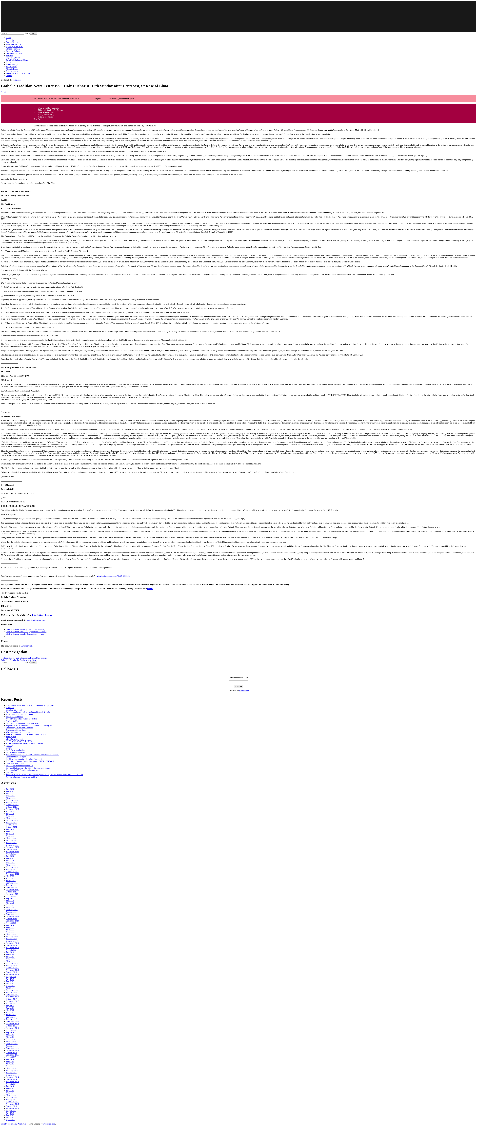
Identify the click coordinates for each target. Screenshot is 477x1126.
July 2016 (10, 1032)
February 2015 (12, 1070)
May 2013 (10, 1117)
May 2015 (10, 1064)
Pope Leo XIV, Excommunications (19, 714)
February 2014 (12, 1097)
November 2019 (12, 943)
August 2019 (11, 950)
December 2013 (12, 1102)
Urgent (8, 748)
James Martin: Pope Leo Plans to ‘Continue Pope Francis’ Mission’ (32, 754)
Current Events (12, 42)
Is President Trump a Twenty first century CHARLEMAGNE (30, 761)
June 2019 (10, 954)
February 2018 (12, 990)
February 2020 (12, 936)
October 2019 (11, 945)
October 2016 (11, 1026)
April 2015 (10, 1066)
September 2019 (12, 948)
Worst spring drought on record (18, 732)
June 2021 (10, 901)
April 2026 (10, 796)
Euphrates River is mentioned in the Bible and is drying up (29, 725)
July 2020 (10, 925)
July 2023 (10, 856)
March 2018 (11, 988)
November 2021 (12, 889)
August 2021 (11, 896)
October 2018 (11, 972)
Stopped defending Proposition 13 (19, 766)
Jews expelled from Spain (16, 730)
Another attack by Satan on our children (22, 777)
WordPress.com (49, 1124)
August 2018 (11, 977)
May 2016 (10, 1037)
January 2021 (11, 912)
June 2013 (10, 1115)
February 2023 (12, 867)
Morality (9, 55)
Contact (9, 76)
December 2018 (12, 968)
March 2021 (11, 907)
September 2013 (12, 1108)
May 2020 (10, 930)
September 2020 (12, 921)
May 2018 (10, 983)
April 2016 (10, 1039)
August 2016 (11, 1030)
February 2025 (12, 820)
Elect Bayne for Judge (15, 739)
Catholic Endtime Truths (238, 16)
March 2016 (11, 1041)
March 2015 (11, 1068)
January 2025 (11, 822)
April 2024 (10, 836)
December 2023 (12, 845)
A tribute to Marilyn (14, 721)
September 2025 (12, 809)
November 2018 (12, 970)
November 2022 (12, 874)
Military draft (11, 737)
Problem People (12, 64)
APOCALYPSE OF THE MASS (19, 741)
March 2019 (11, 961)
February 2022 (12, 883)
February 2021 (12, 910)
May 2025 (10, 814)
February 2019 (12, 963)
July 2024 (10, 829)
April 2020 (10, 932)
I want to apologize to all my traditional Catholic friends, (28, 712)
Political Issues (12, 71)
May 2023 (10, 860)
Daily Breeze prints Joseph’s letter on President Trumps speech (30, 705)
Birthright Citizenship (14, 717)
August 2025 (11, 811)
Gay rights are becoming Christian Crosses (22, 723)
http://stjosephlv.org (42, 615)
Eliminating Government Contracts (19, 728)
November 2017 (12, 997)
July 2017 (10, 1006)
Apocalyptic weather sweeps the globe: (21, 719)
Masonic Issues (12, 69)
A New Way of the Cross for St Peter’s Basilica (24, 743)
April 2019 (10, 959)
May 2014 (10, 1091)
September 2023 (12, 852)
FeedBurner (244, 691)
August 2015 (11, 1057)
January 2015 (11, 1073)
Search (27, 33)
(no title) (9, 746)
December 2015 (12, 1048)
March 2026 (11, 798)
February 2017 (12, 1017)
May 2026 (10, 793)
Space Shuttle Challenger (16, 757)
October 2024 (11, 827)
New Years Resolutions (15, 763)
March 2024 (11, 838)
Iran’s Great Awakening (15, 750)
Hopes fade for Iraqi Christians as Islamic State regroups (24, 658)
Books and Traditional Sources (18, 73)
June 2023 (10, 858)
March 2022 (11, 881)
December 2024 (12, 825)
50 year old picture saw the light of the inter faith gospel (28, 768)
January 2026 (11, 802)
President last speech (14, 710)
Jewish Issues (11, 67)
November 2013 (12, 1104)
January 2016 (11, 1046)
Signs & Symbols (13, 58)
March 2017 (11, 1015)
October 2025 (11, 807)
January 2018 (11, 992)
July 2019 (10, 952)
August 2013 (11, 1111)
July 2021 (10, 898)
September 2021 (12, 894)
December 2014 (12, 1075)
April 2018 (10, 986)
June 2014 (10, 1088)
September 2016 (12, 1028)
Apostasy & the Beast (14, 47)
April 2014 (10, 1093)
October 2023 (11, 849)
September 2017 (12, 1001)
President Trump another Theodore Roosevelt (24, 759)
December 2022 (12, 872)
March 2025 (11, 818)
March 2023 (11, 865)
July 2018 (10, 979)
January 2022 (11, 885)
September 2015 (12, 1055)
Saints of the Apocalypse (15, 752)
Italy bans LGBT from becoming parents (22, 770)
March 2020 (11, 934)
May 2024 (10, 834)
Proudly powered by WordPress (13, 1124)
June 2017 (10, 1008)
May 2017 (10, 1010)
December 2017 (12, 994)
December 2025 (12, 805)
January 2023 (11, 869)
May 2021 (10, 903)
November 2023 (12, 847)
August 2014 (11, 1084)
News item (10, 708)
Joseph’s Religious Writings (17, 60)
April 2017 (10, 1012)
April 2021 (10, 905)
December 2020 (12, 914)
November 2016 (12, 1024)
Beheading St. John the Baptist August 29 (18, 660)
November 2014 (12, 1077)
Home (8, 38)
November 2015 (12, 1050)
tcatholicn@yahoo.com (36, 620)
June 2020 (10, 927)
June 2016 (10, 1035)
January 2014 (11, 1099)
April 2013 (10, 1120)
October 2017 (11, 999)
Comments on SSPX (14, 53)
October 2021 (11, 892)
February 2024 (12, 840)
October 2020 (11, 919)
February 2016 (12, 1044)
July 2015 (10, 1059)
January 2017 (11, 1019)
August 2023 (11, 854)
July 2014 (10, 1086)
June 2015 (10, 1061)
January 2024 (11, 843)
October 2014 (11, 1079)
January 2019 (11, 965)
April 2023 (10, 863)
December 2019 (12, 941)
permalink (16, 80)
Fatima (8, 62)
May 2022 (10, 876)
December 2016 (12, 1021)
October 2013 (11, 1106)
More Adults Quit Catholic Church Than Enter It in (26, 734)
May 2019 (10, 956)
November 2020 (12, 916)
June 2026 (10, 791)
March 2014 (11, 1095)
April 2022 (10, 878)
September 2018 (12, 974)
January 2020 (11, 939)
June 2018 (10, 981)
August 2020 (11, 923)
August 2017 (11, 1003)
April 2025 (10, 816)
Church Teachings (13, 49)
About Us (10, 40)
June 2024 (10, 831)
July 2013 (10, 1113)
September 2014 (12, 1082)
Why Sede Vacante (13, 44)
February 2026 (12, 800)
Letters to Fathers (13, 51)
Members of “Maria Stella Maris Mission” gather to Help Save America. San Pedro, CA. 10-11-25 (44, 775)
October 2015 (11, 1053)
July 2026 (10, 789)
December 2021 (12, 887)
